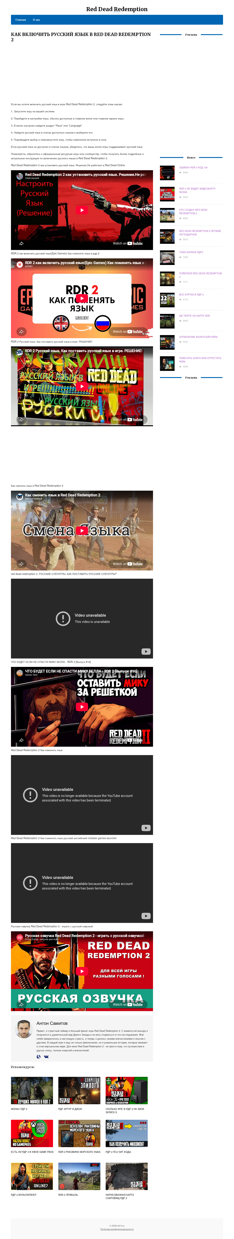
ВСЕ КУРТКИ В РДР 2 (191, 294)
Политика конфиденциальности (117, 1229)
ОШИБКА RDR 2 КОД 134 (193, 167)
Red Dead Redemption (117, 9)
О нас (36, 19)
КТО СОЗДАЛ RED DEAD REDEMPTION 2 (193, 211)
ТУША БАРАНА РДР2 (191, 252)
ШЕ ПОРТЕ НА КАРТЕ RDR (194, 315)
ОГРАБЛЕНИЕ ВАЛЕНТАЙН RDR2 (198, 337)
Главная (21, 19)
